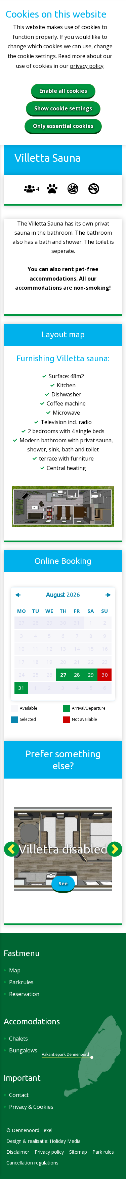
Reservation (24, 994)
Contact (19, 1095)
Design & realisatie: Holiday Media (43, 1141)
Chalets (18, 1038)
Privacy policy (49, 1152)
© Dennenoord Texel (29, 1130)
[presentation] (11, 849)
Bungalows (23, 1050)
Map (14, 970)
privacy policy (86, 66)
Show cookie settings (63, 108)
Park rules (103, 1152)
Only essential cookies (63, 126)
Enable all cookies (63, 91)
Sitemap (78, 1152)
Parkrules (21, 982)
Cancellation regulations (32, 1162)
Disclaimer (17, 1152)
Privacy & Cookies (31, 1106)
